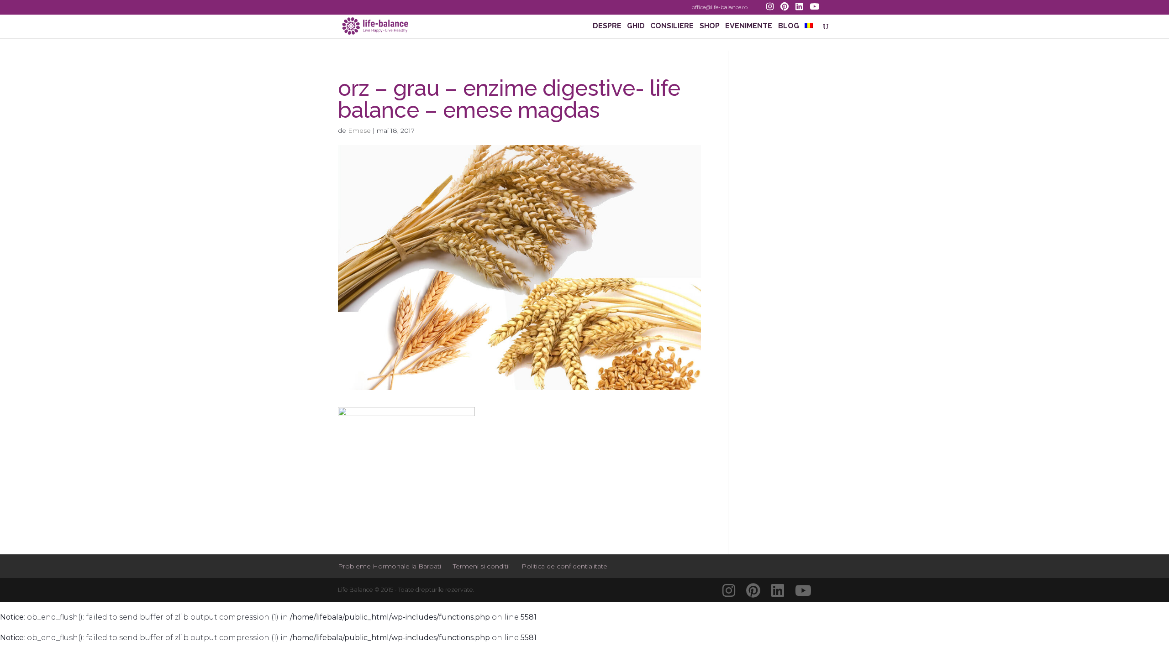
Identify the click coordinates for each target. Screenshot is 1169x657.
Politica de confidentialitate (564, 566)
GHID (636, 26)
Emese (359, 130)
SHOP (710, 26)
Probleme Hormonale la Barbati (389, 566)
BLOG (788, 26)
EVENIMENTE (748, 26)
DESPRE (607, 26)
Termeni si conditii (481, 566)
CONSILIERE (672, 26)
